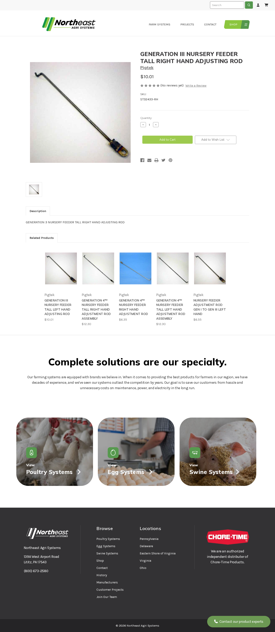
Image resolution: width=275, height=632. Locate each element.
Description (38, 211)
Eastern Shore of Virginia (158, 553)
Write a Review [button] (196, 85)
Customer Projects (110, 589)
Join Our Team (106, 597)
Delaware (146, 546)
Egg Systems (105, 546)
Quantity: (146, 118)
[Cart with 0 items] (266, 5)
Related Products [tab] (42, 238)
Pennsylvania (149, 539)
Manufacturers (107, 582)
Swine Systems (107, 553)
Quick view (61, 268)
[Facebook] (142, 160)
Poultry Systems (108, 539)
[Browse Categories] (245, 24)
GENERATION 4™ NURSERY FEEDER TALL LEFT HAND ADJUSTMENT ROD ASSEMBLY (170, 309)
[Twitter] (163, 160)
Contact (210, 24)
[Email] (149, 160)
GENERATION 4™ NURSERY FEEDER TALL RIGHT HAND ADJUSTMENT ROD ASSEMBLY (96, 309)
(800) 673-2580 (36, 571)
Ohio (143, 568)
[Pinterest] (171, 160)
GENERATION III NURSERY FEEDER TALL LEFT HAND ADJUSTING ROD (57, 307)
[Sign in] (258, 5)
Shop (233, 24)
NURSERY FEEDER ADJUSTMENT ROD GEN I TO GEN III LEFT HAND (209, 307)
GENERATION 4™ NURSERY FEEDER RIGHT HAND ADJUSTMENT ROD (133, 307)
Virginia (145, 560)
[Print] (156, 160)
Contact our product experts (241, 621)
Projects (187, 24)
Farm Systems (159, 24)
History (101, 575)
